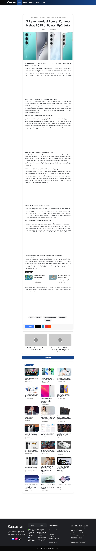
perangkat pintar (74, 537)
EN (54, 542)
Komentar (48, 357)
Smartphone (62, 317)
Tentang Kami (52, 536)
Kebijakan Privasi (53, 529)
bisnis (80, 525)
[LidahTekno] (12, 2)
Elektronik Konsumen (75, 527)
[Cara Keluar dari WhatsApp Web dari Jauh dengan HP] (48, 428)
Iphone (80, 530)
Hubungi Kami (52, 534)
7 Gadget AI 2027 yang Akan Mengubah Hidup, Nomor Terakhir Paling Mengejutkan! (64, 434)
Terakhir (42, 525)
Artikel (43, 2)
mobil (72, 535)
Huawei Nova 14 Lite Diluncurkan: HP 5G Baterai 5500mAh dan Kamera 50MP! (64, 378)
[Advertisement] (48, 9)
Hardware (25, 2)
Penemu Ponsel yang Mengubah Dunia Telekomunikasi (30, 417)
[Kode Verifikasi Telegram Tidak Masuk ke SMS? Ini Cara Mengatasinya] (32, 532)
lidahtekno (82, 532)
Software (31, 2)
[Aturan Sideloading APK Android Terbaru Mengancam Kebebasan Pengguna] (29, 277)
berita (31, 317)
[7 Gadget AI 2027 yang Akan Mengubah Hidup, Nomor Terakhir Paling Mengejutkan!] (64, 428)
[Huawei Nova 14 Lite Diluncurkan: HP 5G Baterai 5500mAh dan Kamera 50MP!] (64, 372)
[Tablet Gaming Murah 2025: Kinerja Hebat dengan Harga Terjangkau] (32, 372)
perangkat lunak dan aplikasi (80, 535)
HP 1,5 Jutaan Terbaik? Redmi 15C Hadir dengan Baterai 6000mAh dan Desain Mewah (32, 395)
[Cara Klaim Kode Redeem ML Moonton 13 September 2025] (48, 445)
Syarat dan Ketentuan (54, 532)
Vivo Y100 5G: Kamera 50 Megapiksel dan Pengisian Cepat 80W (63, 395)
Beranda (33, 17)
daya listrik (86, 525)
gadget (82, 527)
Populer (33, 525)
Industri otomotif (74, 530)
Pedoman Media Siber (54, 538)
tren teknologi (82, 542)
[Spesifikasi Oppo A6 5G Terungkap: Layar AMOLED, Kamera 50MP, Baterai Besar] (64, 445)
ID (56, 542)
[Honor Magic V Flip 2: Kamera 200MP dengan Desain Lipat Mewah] (64, 479)
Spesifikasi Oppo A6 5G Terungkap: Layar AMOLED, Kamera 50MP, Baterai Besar (64, 452)
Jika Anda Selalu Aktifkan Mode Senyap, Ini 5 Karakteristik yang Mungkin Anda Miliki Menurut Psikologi (47, 469)
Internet (37, 2)
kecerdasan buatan (75, 532)
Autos (72, 525)
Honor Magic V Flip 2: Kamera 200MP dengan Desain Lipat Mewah (64, 486)
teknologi (48, 320)
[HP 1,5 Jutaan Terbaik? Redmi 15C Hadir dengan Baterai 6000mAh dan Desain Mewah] (32, 389)
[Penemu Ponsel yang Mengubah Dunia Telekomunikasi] (32, 410)
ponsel (80, 537)
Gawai (19, 2)
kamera (39, 317)
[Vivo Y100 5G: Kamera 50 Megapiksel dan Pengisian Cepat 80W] (64, 389)
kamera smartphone (50, 317)
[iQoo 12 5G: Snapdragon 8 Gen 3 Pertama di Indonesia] (32, 445)
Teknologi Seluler (74, 542)
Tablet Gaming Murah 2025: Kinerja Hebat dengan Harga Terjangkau (31, 378)
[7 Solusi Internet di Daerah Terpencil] (32, 539)
